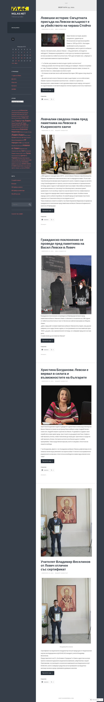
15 (13, 58)
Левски (21, 132)
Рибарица (18, 153)
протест (13, 168)
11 (21, 55)
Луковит (14, 137)
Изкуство (14, 82)
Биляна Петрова (25, 116)
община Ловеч (20, 166)
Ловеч (15, 134)
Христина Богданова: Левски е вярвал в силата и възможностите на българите (64, 373)
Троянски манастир (16, 155)
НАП (23, 140)
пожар (25, 165)
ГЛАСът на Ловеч (17, 214)
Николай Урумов (19, 145)
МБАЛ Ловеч (18, 137)
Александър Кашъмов (17, 112)
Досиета (14, 79)
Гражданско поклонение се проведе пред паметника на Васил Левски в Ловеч (62, 243)
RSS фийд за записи (17, 187)
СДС (21, 153)
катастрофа (28, 160)
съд (20, 167)
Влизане (14, 183)
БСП (26, 114)
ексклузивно (15, 27)
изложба (23, 160)
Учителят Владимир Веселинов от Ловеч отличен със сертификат (65, 565)
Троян (28, 153)
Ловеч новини (27, 135)
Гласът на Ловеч (23, 120)
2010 (12, 110)
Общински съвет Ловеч (16, 151)
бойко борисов (25, 158)
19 (24, 58)
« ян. (13, 63)
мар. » (16, 63)
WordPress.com (16, 194)
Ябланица (20, 158)
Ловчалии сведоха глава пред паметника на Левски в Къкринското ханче (64, 122)
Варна (20, 118)
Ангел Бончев (25, 112)
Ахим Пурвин (19, 114)
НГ (25, 140)
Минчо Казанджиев (17, 140)
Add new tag (16, 110)
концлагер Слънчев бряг (16, 161)
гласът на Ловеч (15, 159)
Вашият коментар (61, 130)
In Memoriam (23, 110)
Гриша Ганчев (15, 123)
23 (16, 60)
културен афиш (18, 163)
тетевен (27, 168)
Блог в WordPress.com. (66, 698)
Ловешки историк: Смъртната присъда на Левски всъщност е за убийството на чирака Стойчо (66, 21)
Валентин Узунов (15, 118)
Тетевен (24, 153)
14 (30, 55)
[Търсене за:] (22, 204)
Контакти (14, 85)
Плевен (14, 153)
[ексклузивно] (13, 39)
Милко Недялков (27, 137)
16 (16, 58)
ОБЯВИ (14, 89)
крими (13, 163)
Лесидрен (26, 131)
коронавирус (25, 161)
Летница (29, 131)
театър (23, 168)
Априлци (14, 114)
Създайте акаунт (16, 180)
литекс (24, 164)
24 (18, 60)
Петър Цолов (28, 151)
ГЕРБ (23, 118)
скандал (17, 167)
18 (21, 58)
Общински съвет (23, 148)
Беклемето (18, 116)
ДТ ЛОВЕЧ (23, 125)
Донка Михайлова (18, 127)
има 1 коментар (60, 29)
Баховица (14, 116)
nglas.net (19, 13)
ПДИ (22, 151)
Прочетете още (47, 90)
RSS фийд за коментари (18, 190)
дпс (20, 160)
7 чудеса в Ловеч (16, 75)
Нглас (23, 142)
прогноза (28, 166)
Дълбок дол (25, 127)
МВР (23, 137)
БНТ (24, 114)
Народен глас (17, 142)
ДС (20, 123)
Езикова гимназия (16, 129)
